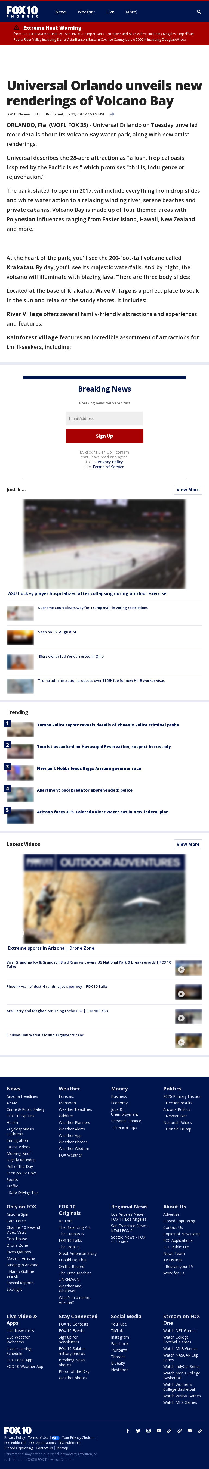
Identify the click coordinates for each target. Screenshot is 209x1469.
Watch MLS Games (180, 1402)
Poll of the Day (20, 1166)
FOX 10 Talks (70, 1240)
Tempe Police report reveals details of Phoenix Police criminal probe (108, 724)
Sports (12, 1179)
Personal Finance (126, 1120)
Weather (69, 1088)
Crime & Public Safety (26, 1109)
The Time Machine (75, 1273)
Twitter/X (119, 1350)
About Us (174, 1206)
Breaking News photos (72, 1362)
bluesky (179, 1430)
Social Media (126, 1316)
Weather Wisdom (74, 1148)
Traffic (12, 1186)
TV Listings (172, 1259)
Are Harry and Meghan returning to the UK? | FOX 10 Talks (57, 1010)
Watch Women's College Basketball (179, 1387)
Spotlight (14, 1289)
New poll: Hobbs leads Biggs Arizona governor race (89, 768)
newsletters (200, 1430)
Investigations (19, 1251)
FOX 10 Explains (21, 1115)
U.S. (38, 114)
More (131, 11)
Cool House (17, 1238)
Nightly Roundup (21, 1159)
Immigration (17, 1140)
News (13, 1088)
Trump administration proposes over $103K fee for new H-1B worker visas (101, 680)
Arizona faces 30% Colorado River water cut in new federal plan (103, 811)
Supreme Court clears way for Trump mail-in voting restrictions (93, 607)
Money (119, 1088)
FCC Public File (176, 1246)
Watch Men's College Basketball (181, 1375)
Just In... (16, 489)
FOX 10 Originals (70, 1209)
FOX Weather (70, 1155)
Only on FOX (21, 1206)
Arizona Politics (176, 1109)
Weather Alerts (72, 1129)
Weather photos (73, 1377)
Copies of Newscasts (182, 1233)
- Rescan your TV (178, 1266)
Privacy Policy (110, 461)
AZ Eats (65, 1220)
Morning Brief (19, 1153)
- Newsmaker (175, 1115)
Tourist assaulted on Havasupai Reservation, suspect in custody (104, 746)
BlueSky (118, 1363)
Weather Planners (74, 1122)
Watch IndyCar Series (182, 1366)
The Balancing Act (75, 1227)
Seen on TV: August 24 (57, 631)
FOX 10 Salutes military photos (72, 1351)
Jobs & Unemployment (124, 1112)
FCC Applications (178, 1240)
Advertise (171, 1214)
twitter (138, 1430)
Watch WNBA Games (182, 1395)
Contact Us (173, 1227)
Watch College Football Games (177, 1339)
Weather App (70, 1135)
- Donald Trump (177, 1129)
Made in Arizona (21, 1258)
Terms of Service (108, 466)
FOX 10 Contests (73, 1324)
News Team (174, 1253)
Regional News (129, 1206)
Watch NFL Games (179, 1330)
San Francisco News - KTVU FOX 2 (130, 1228)
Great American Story (78, 1253)
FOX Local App (19, 1359)
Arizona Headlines (22, 1096)
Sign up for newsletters (69, 1339)
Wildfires (66, 1115)
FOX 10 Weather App (25, 1366)
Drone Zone (17, 1245)
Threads (118, 1356)
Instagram (120, 1337)
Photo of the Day (74, 1371)
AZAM (12, 1102)
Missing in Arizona (22, 1264)
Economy (119, 1102)
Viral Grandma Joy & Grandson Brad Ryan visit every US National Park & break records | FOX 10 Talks (89, 964)
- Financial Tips (124, 1127)
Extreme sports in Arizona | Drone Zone (51, 948)
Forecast (66, 1096)
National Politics (177, 1122)
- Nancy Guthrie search (20, 1274)
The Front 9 (69, 1246)
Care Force (16, 1220)
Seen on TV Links (22, 1173)
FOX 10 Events (71, 1330)
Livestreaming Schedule (19, 1351)
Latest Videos (23, 844)
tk (169, 1430)
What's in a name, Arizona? (74, 1300)
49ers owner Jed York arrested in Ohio (71, 656)
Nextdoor (119, 1369)
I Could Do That (73, 1259)
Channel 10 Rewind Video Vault (23, 1230)
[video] (104, 899)
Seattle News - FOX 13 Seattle (128, 1239)
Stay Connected (78, 1316)
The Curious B (71, 1233)
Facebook (119, 1343)
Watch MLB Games (180, 1348)
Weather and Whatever (70, 1288)
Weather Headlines (75, 1109)
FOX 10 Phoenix (18, 114)
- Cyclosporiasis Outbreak (20, 1131)
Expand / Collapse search (199, 12)
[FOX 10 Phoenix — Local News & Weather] (24, 11)
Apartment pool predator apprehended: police (85, 790)
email (190, 1430)
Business (119, 1096)
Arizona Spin (17, 1214)
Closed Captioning (179, 1220)
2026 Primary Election (182, 1096)
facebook (128, 1430)
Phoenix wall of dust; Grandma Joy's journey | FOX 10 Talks (57, 986)
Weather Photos (73, 1142)
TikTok (117, 1330)
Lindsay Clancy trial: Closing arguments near (45, 1035)
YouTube (119, 1324)
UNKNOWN (69, 1279)
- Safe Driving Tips (23, 1192)
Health (12, 1122)
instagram (148, 1430)
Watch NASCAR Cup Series (180, 1357)
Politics (172, 1088)
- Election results (177, 1102)
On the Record (71, 1266)
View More (188, 490)
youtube (159, 1430)
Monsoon (67, 1102)
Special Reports (20, 1282)
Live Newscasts (20, 1330)
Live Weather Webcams (18, 1339)
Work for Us (174, 1273)
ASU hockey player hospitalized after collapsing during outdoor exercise (87, 593)
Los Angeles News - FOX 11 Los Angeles (128, 1217)
